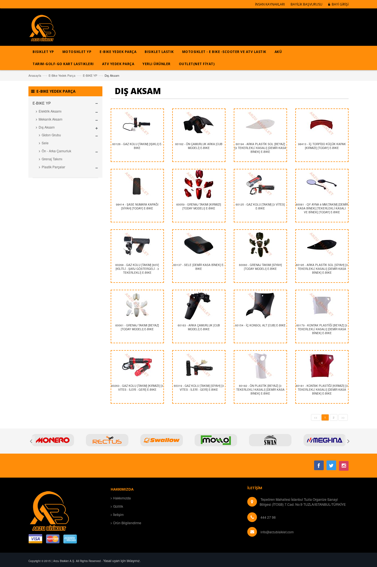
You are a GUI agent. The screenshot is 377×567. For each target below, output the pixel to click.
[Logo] (49, 510)
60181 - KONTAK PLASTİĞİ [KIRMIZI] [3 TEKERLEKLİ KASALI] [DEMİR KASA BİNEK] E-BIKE (322, 390)
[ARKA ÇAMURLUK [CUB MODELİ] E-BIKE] (199, 305)
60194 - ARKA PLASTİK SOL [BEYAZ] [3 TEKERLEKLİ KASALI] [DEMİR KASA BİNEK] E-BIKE (260, 148)
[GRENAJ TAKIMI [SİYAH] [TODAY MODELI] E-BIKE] (260, 245)
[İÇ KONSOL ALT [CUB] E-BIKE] (260, 305)
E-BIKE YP (90, 75)
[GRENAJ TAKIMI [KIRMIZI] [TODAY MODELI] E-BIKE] (199, 184)
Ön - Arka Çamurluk (56, 150)
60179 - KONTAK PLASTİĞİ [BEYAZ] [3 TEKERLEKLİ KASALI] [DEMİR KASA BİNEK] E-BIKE (321, 329)
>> (343, 417)
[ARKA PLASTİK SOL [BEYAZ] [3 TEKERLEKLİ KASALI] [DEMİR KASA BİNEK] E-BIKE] (260, 124)
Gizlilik (118, 506)
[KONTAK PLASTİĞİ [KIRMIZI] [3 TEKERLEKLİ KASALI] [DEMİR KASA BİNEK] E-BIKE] (322, 366)
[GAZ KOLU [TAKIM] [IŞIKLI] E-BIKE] (137, 124)
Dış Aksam (47, 127)
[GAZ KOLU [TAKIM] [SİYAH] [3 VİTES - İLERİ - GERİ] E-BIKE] (199, 366)
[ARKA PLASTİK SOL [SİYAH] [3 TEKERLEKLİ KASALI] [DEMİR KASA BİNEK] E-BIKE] (322, 245)
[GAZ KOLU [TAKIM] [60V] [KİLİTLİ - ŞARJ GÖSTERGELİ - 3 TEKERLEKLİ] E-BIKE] (137, 245)
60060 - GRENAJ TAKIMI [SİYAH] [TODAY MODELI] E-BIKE (260, 267)
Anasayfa (34, 75)
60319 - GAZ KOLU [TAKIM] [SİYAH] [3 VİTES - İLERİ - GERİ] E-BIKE (199, 388)
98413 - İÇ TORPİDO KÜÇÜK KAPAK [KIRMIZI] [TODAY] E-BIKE (322, 146)
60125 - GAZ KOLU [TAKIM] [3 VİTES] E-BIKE (260, 206)
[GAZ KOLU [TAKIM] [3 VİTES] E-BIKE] (260, 184)
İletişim (118, 514)
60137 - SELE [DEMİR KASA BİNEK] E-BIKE (198, 267)
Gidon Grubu (51, 134)
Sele (45, 142)
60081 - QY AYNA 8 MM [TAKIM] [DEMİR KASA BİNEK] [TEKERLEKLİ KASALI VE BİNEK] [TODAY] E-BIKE (322, 208)
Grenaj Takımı (52, 158)
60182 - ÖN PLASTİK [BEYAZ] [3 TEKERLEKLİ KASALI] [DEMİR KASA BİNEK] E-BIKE (260, 390)
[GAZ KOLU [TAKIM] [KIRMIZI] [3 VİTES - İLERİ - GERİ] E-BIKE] (137, 366)
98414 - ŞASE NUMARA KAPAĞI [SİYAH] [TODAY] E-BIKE (137, 206)
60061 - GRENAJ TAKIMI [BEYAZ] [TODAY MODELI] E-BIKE (137, 327)
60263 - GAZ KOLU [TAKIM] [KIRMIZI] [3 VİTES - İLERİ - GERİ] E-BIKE (137, 388)
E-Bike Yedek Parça (62, 75)
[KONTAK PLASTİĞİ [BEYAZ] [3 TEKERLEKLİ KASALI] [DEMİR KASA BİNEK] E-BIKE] (322, 305)
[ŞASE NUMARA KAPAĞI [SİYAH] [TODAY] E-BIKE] (137, 184)
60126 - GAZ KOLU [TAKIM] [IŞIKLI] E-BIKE (137, 146)
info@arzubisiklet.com (277, 531)
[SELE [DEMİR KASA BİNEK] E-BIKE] (199, 245)
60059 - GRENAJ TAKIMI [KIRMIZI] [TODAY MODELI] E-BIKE (198, 206)
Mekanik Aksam (50, 119)
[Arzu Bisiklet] (42, 30)
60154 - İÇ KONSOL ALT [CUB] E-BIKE (260, 325)
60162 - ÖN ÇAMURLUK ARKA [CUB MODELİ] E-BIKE (198, 146)
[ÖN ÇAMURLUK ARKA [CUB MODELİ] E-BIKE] (199, 124)
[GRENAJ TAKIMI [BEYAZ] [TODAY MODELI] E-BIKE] (137, 305)
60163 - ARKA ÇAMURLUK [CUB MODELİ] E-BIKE (199, 327)
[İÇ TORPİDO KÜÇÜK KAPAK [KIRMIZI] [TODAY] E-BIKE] (322, 124)
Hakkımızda (122, 498)
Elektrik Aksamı (50, 111)
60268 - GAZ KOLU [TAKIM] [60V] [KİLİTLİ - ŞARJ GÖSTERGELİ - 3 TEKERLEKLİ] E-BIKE (137, 269)
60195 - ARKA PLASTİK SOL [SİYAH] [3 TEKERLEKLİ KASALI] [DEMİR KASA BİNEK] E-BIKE (322, 269)
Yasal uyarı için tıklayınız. (121, 560)
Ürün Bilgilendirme (127, 522)
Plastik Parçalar (53, 166)
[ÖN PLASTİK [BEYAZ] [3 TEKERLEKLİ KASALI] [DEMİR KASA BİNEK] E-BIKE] (260, 366)
